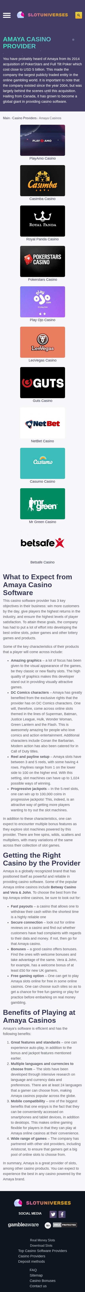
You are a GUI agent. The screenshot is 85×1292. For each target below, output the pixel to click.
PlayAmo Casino (42, 158)
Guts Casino (42, 401)
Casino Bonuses (43, 1281)
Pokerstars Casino (42, 280)
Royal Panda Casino (42, 239)
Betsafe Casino (42, 562)
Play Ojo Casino (42, 320)
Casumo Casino (42, 481)
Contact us (38, 1286)
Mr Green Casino (42, 522)
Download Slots (41, 1245)
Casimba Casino (42, 199)
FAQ (33, 1270)
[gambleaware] (23, 1225)
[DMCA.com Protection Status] (64, 1225)
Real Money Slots (42, 1240)
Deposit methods (31, 1261)
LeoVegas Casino (43, 360)
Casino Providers (31, 1256)
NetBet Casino (42, 441)
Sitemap (36, 1275)
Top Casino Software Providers (42, 1251)
